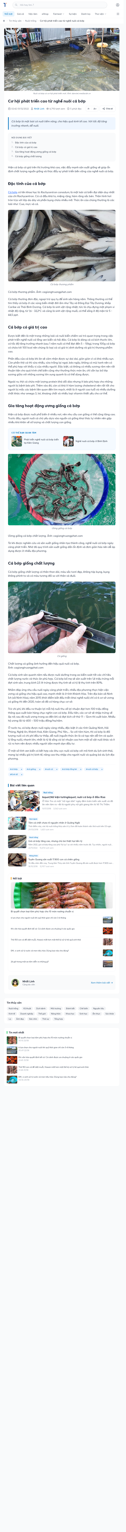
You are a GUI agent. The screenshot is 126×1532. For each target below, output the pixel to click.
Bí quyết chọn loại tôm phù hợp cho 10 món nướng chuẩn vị (45, 1037)
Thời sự (45, 1019)
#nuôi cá (49, 769)
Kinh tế (12, 1013)
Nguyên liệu (98, 1008)
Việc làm (32, 13)
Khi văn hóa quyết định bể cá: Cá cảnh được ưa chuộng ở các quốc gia (42, 928)
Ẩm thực (96, 1013)
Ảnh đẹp (20, 1019)
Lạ (10, 1019)
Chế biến (84, 1008)
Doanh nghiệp (26, 1013)
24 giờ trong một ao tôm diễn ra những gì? (30, 961)
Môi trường (56, 1008)
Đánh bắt (70, 1008)
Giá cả (20, 13)
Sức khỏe (109, 1013)
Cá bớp (12, 192)
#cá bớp (14, 769)
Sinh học (83, 1013)
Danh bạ (85, 13)
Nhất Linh (39, 108)
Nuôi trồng (30, 20)
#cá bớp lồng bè (69, 769)
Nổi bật (8, 13)
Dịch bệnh (40, 1008)
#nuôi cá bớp (92, 769)
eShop (45, 13)
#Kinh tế (14, 774)
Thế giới (42, 1013)
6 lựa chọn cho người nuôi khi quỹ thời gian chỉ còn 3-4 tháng (38, 918)
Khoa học (70, 1013)
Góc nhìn (33, 1019)
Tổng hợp (58, 1019)
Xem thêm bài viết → (102, 982)
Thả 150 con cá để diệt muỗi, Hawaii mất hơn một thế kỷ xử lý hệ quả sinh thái (46, 939)
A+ (95, 108)
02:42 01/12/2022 (20, 108)
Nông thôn (56, 1013)
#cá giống (31, 769)
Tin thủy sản (15, 20)
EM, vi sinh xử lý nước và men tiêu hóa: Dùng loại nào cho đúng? (40, 950)
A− (89, 108)
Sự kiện (73, 13)
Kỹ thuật (27, 1008)
